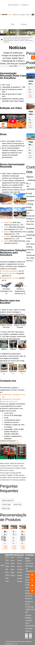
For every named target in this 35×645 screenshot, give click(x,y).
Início (5, 37)
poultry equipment (7, 500)
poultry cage (6, 508)
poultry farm (17, 504)
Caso (10, 37)
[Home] (3, 14)
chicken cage (6, 504)
